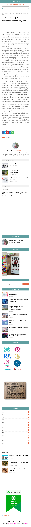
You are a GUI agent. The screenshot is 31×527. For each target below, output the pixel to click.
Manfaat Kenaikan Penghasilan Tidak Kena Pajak (19, 178)
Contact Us (21, 521)
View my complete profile (14, 242)
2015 (15, 440)
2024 (15, 417)
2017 (15, 435)
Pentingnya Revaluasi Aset (16, 163)
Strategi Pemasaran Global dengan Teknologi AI (18, 300)
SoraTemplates (12, 523)
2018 (15, 432)
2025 (15, 414)
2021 (15, 425)
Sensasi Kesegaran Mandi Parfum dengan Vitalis (18, 293)
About (14, 521)
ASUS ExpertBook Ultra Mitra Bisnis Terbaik (18, 456)
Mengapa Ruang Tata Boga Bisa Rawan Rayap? (17, 469)
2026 (15, 412)
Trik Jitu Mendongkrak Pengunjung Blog (18, 321)
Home (3, 13)
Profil (6, 13)
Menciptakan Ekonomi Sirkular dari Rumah (18, 462)
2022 (15, 422)
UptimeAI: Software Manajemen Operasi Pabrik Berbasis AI (17, 334)
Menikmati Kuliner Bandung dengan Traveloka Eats (18, 314)
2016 (15, 438)
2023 (15, 420)
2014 (15, 443)
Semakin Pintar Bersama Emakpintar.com (15, 171)
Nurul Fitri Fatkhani (7, 24)
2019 (15, 430)
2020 (15, 427)
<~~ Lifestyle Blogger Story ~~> (15, 4)
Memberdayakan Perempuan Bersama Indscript (19, 328)
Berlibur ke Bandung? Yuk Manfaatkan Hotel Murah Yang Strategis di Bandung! (17, 307)
